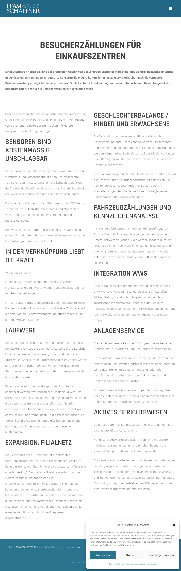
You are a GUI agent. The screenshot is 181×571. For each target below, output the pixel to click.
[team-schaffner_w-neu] (23, 5)
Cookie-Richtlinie (116, 564)
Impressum (152, 564)
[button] (174, 525)
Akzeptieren (103, 555)
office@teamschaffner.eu (59, 547)
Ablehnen (130, 555)
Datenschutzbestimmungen (83, 562)
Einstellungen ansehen (161, 555)
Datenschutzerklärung (135, 564)
